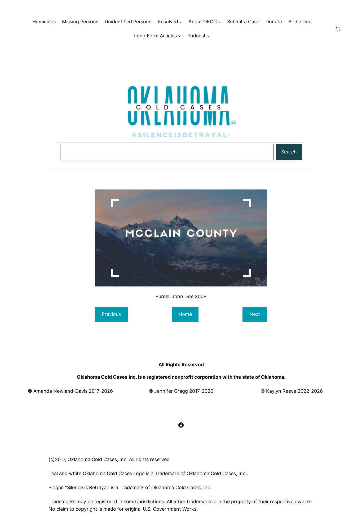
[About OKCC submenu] (219, 21)
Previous (111, 314)
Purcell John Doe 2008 (181, 296)
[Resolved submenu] (180, 21)
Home (185, 314)
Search (289, 151)
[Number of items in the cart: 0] (338, 29)
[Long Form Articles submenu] (179, 35)
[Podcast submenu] (208, 35)
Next (254, 314)
